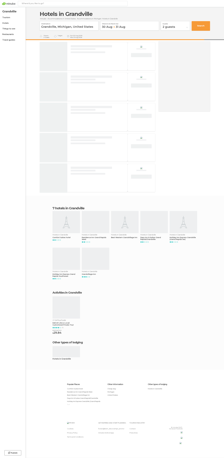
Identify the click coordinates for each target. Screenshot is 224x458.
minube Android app (106, 433)
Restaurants (8, 34)
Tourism (6, 17)
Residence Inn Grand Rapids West (94, 239)
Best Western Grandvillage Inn (124, 238)
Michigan (110, 392)
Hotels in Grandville (61, 359)
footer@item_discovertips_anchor (111, 429)
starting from (57, 330)
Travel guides (8, 40)
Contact (133, 429)
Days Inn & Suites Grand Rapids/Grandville (150, 239)
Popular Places (73, 384)
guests (170, 27)
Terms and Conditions (75, 437)
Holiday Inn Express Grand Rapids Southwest (63, 275)
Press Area (134, 433)
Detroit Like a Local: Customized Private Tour (63, 324)
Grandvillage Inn (89, 274)
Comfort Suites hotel (61, 238)
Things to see (8, 29)
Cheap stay (111, 389)
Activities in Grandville (67, 292)
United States (112, 395)
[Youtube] (181, 424)
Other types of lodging (157, 384)
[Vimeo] (177, 424)
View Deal (141, 55)
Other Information (115, 384)
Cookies (70, 429)
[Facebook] (169, 424)
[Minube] (8, 3)
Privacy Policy (72, 433)
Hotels (5, 23)
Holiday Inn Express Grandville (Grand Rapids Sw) (183, 239)
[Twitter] (173, 424)
